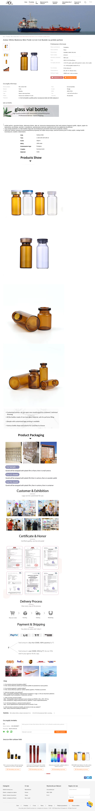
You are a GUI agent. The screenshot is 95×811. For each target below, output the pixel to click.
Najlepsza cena (57, 77)
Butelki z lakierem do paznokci (9, 795)
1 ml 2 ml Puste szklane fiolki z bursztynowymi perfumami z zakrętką (81, 765)
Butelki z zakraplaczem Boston (9, 798)
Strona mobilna (75, 805)
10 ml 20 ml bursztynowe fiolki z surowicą (42, 713)
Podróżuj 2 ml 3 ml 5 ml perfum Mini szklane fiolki (58, 765)
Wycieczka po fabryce (44, 2)
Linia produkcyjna (50, 789)
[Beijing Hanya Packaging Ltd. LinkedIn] (90, 777)
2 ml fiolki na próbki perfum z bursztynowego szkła (35, 765)
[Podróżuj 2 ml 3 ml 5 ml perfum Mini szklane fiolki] (59, 753)
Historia (26, 792)
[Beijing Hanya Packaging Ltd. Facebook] (85, 777)
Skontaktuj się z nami (67, 2)
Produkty (31, 2)
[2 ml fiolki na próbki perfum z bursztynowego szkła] (36, 753)
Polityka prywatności (62, 805)
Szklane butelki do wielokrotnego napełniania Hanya (13, 765)
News (42, 805)
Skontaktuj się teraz (72, 77)
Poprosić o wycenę (77, 2)
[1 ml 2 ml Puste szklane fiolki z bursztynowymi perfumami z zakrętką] (81, 753)
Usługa (26, 795)
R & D (48, 795)
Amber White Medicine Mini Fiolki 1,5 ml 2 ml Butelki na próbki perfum (34, 36)
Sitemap (50, 805)
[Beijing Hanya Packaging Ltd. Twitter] (88, 777)
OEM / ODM (49, 792)
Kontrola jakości (55, 2)
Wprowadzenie (28, 789)
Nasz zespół (27, 798)
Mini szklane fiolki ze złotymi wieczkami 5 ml (20, 713)
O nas (37, 2)
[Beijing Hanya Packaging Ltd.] (10, 3)
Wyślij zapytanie (60, 732)
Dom (26, 2)
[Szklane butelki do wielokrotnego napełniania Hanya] (13, 753)
